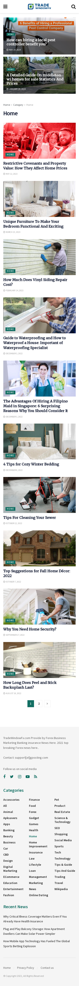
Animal (8, 812)
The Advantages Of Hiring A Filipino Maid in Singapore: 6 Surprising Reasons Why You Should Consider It (35, 406)
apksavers (10, 818)
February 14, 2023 (14, 290)
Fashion (8, 895)
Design (8, 861)
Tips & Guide (63, 865)
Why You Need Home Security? (29, 629)
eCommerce (11, 877)
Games (33, 824)
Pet (56, 800)
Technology (62, 858)
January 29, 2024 (17, 89)
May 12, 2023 (11, 173)
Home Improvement (38, 844)
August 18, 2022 (13, 693)
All (5, 806)
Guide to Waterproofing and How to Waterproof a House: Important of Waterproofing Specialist (34, 343)
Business (9, 842)
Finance (34, 800)
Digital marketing (10, 869)
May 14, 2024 (15, 49)
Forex (32, 812)
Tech (57, 852)
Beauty (8, 836)
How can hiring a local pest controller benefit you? (31, 42)
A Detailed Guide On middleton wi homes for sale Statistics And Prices (35, 79)
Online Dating (38, 895)
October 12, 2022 (13, 523)
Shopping (61, 834)
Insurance (36, 852)
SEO (57, 828)
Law (31, 858)
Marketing (36, 883)
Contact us (47, 968)
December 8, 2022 (14, 470)
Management (38, 877)
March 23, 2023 (12, 232)
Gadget (34, 818)
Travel (58, 883)
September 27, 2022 (15, 634)
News (32, 889)
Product (59, 806)
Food (32, 806)
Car (5, 848)
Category (18, 104)
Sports (59, 846)
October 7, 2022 (13, 581)
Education (10, 883)
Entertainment (13, 889)
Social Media (63, 840)
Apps (6, 824)
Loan (32, 871)
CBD (6, 855)
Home (11, 34)
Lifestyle (35, 865)
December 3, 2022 (14, 353)
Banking (8, 830)
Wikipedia (61, 889)
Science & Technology (62, 820)
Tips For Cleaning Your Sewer (29, 517)
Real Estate (62, 812)
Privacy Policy (25, 968)
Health (33, 830)
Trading (59, 877)
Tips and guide (64, 871)
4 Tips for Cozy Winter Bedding (31, 464)
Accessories (11, 800)
